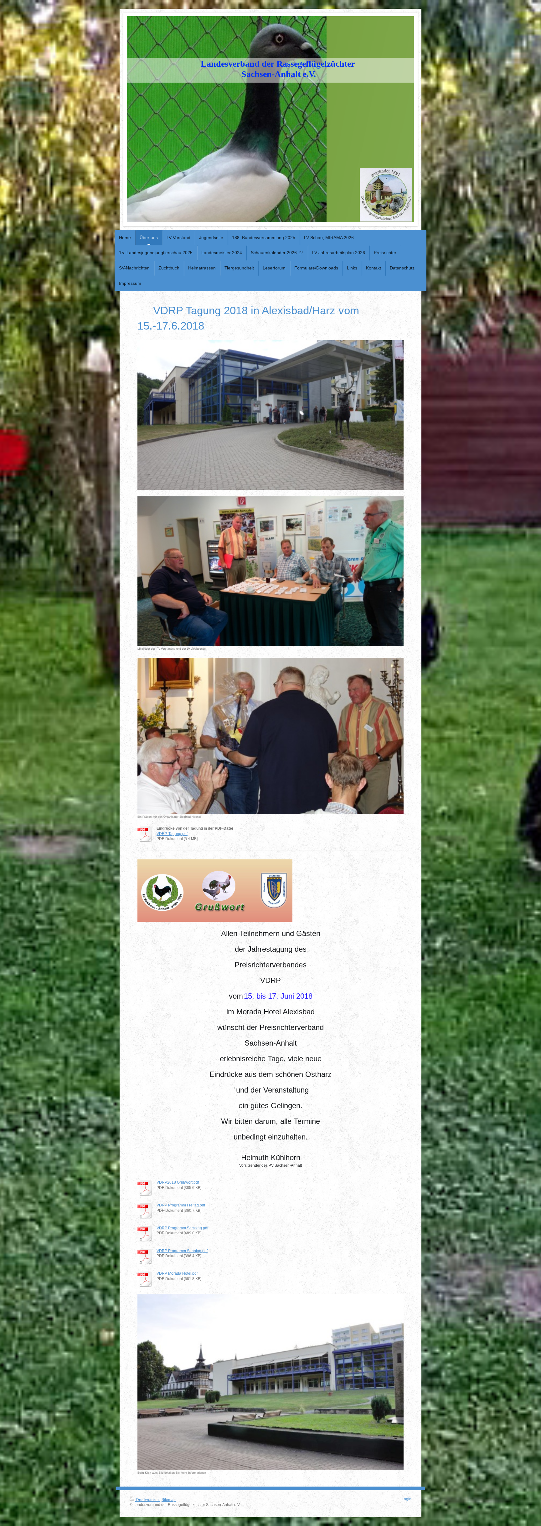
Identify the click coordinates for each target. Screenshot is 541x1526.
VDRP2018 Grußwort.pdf (178, 1182)
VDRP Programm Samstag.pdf (182, 1228)
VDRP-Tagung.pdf (172, 834)
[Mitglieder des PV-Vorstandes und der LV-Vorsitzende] (270, 571)
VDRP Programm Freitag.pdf (181, 1205)
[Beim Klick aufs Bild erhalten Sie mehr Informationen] (270, 1382)
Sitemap (169, 1500)
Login (406, 1499)
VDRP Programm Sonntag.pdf (182, 1251)
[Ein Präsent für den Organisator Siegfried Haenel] (270, 736)
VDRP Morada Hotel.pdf (177, 1273)
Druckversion (147, 1500)
